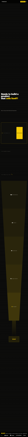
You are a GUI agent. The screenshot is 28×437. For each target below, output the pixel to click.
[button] (14, 1)
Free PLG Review (23, 1)
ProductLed (4, 1)
